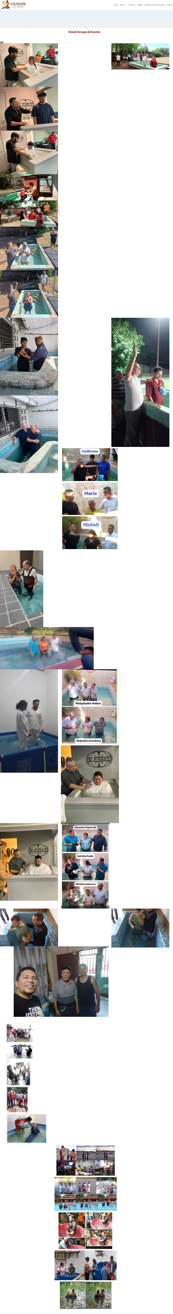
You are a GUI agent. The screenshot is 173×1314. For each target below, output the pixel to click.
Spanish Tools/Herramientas (155, 5)
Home (116, 5)
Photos (140, 5)
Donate (169, 5)
